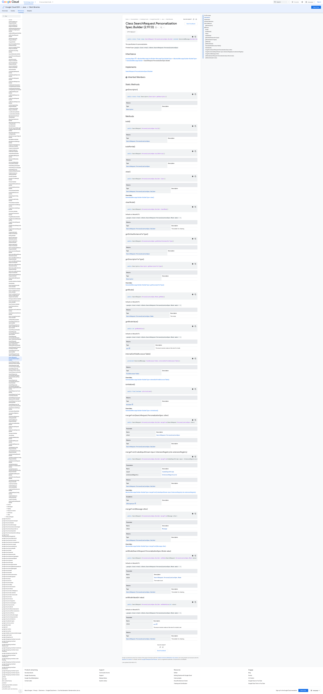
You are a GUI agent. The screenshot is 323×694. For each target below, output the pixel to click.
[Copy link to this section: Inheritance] (137, 54)
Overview (5, 11)
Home (127, 19)
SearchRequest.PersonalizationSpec (138, 141)
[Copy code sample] (195, 36)
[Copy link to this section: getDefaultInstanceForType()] (149, 234)
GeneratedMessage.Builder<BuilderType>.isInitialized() (142, 410)
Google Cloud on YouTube (255, 680)
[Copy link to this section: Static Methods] (141, 85)
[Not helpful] (196, 19)
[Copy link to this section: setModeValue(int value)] (146, 598)
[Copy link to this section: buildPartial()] (136, 147)
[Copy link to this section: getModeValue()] (139, 322)
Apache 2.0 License (127, 659)
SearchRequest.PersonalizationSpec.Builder (140, 191)
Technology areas (29, 2)
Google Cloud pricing (30, 675)
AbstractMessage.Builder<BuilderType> (185, 58)
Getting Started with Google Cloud (183, 675)
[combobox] (281, 2)
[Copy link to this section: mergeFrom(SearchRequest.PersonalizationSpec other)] (170, 416)
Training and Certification (180, 683)
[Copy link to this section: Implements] (138, 67)
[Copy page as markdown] (161, 27)
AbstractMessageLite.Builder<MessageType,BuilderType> (155, 58)
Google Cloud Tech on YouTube (256, 683)
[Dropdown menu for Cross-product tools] (53, 2)
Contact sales (28, 680)
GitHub (175, 672)
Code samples (177, 678)
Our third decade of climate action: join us (69, 690)
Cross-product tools (45, 2)
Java (24, 7)
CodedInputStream (168, 472)
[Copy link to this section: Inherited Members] (147, 77)
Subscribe (303, 690)
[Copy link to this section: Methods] (136, 117)
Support (101, 675)
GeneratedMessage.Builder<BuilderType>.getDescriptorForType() (145, 285)
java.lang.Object (130, 58)
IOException (130, 503)
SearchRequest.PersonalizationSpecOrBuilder (139, 71)
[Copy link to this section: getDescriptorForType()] (145, 259)
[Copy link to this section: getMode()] (135, 290)
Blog (249, 672)
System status (103, 680)
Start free (316, 7)
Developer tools (144, 19)
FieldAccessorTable (132, 373)
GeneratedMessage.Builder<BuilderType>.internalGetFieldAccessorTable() (147, 379)
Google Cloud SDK (12, 7)
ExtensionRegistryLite (169, 475)
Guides (13, 11)
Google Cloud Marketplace (32, 678)
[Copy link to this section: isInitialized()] (136, 385)
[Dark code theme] (192, 36)
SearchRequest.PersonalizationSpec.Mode (139, 316)
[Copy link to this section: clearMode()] (136, 202)
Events (250, 675)
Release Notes (103, 678)
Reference (21, 11)
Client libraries (34, 7)
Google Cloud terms (51, 690)
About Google (28, 690)
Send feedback (191, 23)
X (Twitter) (251, 678)
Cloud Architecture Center (181, 680)
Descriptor (129, 109)
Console (296, 2)
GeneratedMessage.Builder (135, 60)
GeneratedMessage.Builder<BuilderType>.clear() (140, 197)
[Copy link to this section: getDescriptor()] (139, 90)
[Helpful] (193, 19)
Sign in (319, 2)
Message (164, 529)
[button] (11, 505)
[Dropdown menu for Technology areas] (36, 2)
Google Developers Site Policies (149, 659)
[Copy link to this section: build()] (132, 122)
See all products (29, 672)
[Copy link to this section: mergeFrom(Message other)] (149, 509)
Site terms (41, 690)
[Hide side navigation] (20, 691)
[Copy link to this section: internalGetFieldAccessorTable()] (152, 354)
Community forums (104, 672)
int (127, 348)
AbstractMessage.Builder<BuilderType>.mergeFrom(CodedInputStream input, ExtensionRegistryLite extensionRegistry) (161, 492)
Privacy (35, 690)
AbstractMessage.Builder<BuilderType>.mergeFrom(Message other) (146, 546)
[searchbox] (11, 16)
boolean (128, 404)
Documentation (134, 19)
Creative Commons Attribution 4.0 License (168, 657)
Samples (29, 11)
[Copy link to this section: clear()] (132, 172)
